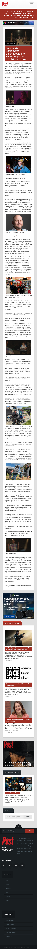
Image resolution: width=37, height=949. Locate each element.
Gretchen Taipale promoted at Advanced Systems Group (17, 720)
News (7, 884)
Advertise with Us (11, 932)
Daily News (26, 11)
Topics (7, 892)
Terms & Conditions (11, 928)
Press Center (12, 11)
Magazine (8, 888)
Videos (8, 896)
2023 (7, 13)
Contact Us (9, 936)
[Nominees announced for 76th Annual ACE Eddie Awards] (18, 673)
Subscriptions (10, 920)
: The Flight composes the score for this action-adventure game (18, 648)
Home (7, 881)
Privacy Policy (10, 924)
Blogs (7, 900)
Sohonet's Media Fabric (12, 793)
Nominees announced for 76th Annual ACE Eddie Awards (18, 684)
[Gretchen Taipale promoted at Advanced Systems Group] (18, 709)
